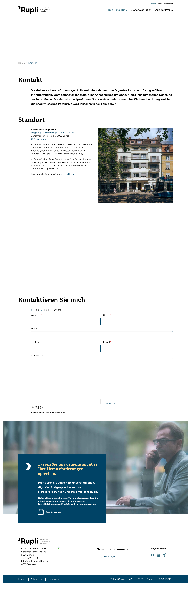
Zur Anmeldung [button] (107, 557)
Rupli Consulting (117, 10)
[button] (152, 556)
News (160, 4)
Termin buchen (53, 512)
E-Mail (107, 342)
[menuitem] (153, 3)
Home (21, 63)
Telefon (35, 342)
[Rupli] (34, 10)
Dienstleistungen (141, 10)
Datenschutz (37, 579)
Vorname (36, 315)
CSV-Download (39, 139)
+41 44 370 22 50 (67, 132)
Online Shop (67, 174)
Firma (34, 328)
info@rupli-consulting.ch (44, 132)
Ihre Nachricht (39, 355)
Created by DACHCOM (159, 579)
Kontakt (152, 4)
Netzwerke (168, 4)
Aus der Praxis (164, 10)
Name (107, 315)
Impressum (53, 579)
